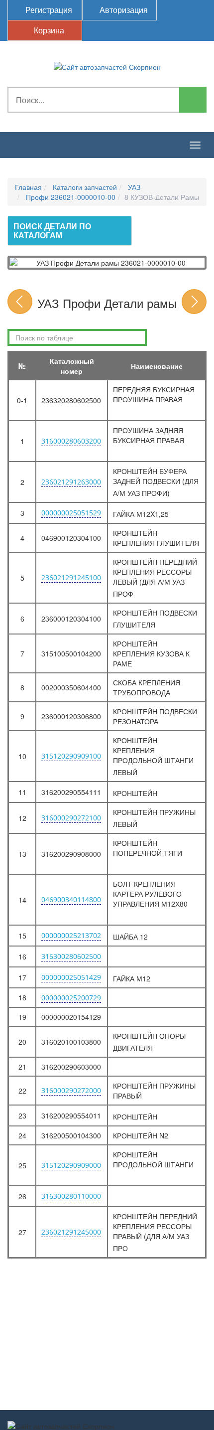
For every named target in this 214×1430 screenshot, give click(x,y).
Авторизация (123, 9)
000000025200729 (71, 997)
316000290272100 (71, 817)
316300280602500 (71, 956)
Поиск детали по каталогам (52, 230)
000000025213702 (71, 935)
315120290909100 (71, 756)
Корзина (48, 30)
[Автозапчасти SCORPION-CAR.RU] (107, 66)
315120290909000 (71, 1165)
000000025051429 (71, 977)
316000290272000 (71, 1090)
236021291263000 (71, 481)
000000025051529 (71, 512)
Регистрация (47, 9)
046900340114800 (71, 899)
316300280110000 (71, 1196)
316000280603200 (71, 441)
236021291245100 (71, 577)
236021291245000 (71, 1232)
